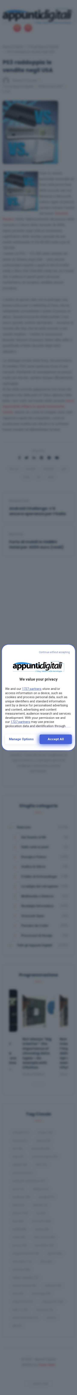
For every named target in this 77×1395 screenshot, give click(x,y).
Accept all (56, 739)
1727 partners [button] (31, 689)
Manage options (21, 739)
